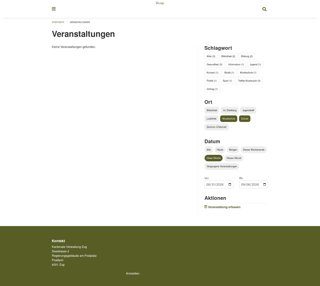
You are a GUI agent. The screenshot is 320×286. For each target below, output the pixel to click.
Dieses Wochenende (253, 149)
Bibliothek (212, 110)
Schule (244, 118)
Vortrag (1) (212, 89)
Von (206, 178)
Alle (209, 149)
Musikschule (228, 118)
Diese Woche (214, 158)
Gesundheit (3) (214, 64)
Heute (220, 149)
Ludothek (211, 118)
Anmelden (132, 273)
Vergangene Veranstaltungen (222, 166)
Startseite (58, 22)
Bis (241, 178)
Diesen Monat (234, 158)
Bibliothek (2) (228, 56)
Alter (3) (211, 56)
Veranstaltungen (80, 22)
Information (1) (236, 64)
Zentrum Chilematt (216, 127)
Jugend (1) (255, 64)
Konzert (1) (212, 72)
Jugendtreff (248, 110)
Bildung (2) (247, 56)
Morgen (233, 149)
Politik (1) (212, 80)
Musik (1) (229, 72)
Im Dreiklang (229, 110)
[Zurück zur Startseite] (160, 9)
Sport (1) (227, 80)
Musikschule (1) (248, 72)
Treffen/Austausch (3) (249, 80)
